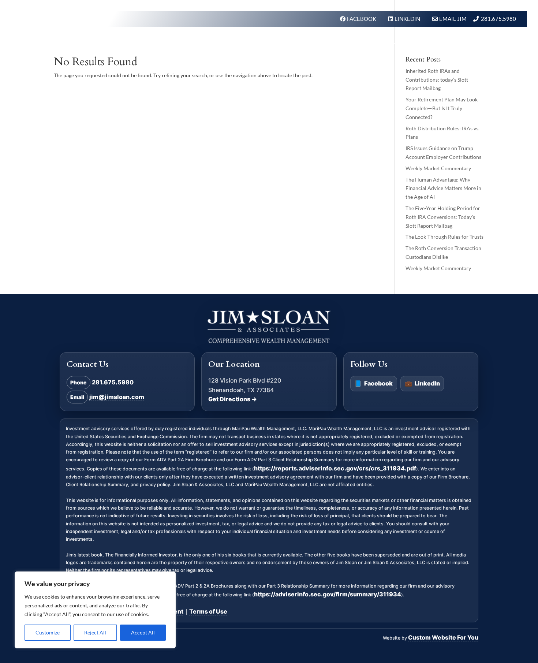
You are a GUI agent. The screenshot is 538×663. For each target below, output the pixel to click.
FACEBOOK (362, 18)
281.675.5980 (498, 18)
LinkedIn (422, 383)
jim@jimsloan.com (116, 397)
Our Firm (313, 41)
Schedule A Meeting (482, 41)
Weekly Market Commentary (438, 168)
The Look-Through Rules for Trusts (444, 237)
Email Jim (453, 18)
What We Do (269, 41)
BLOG (432, 41)
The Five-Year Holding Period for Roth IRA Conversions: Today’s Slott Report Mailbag (443, 217)
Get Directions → (232, 399)
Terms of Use (208, 611)
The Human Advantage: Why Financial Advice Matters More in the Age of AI (443, 188)
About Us (352, 41)
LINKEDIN (408, 18)
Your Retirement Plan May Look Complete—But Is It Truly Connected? (442, 108)
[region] (95, 609)
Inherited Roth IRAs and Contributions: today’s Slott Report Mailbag (437, 80)
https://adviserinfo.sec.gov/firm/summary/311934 (327, 594)
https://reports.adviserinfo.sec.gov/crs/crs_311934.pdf (335, 468)
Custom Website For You (443, 637)
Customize (48, 632)
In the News (396, 41)
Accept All (143, 632)
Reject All (95, 632)
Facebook (373, 383)
